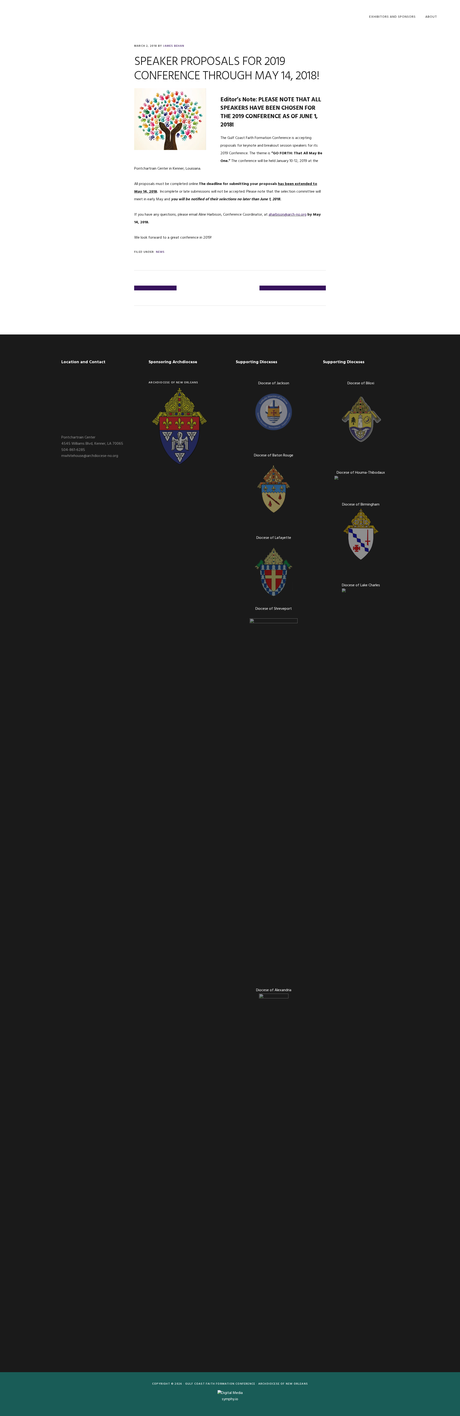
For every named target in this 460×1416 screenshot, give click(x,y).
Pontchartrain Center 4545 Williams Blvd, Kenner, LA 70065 (92, 440)
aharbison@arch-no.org (287, 215)
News (160, 252)
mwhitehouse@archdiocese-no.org (89, 456)
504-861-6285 (73, 450)
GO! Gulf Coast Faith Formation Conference (47, 16)
